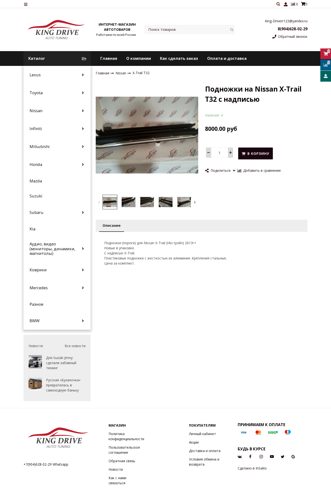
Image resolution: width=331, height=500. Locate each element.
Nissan (36, 110)
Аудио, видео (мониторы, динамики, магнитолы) (52, 249)
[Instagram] (261, 456)
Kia (32, 229)
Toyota (36, 92)
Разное (36, 304)
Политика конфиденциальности (126, 436)
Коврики (38, 269)
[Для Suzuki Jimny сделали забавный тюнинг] (35, 361)
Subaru (36, 212)
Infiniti (36, 128)
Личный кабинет (202, 433)
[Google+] (293, 456)
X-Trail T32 (141, 73)
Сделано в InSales (252, 468)
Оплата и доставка (227, 58)
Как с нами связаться (117, 480)
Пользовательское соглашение (124, 450)
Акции (194, 442)
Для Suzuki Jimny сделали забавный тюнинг (61, 362)
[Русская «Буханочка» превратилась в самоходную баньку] (35, 384)
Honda (36, 164)
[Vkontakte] (240, 456)
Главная (108, 58)
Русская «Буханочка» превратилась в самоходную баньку (63, 385)
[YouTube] (272, 456)
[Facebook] (250, 456)
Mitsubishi (40, 146)
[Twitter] (282, 456)
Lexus (35, 74)
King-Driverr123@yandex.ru (286, 21)
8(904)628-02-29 (292, 28)
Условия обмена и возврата (204, 462)
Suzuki (36, 196)
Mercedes (39, 287)
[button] (99, 202)
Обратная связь (122, 461)
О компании (138, 58)
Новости (116, 469)
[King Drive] (56, 29)
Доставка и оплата (205, 450)
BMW (34, 320)
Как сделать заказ (179, 58)
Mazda (36, 181)
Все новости (75, 346)
